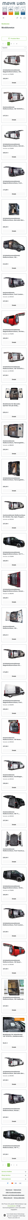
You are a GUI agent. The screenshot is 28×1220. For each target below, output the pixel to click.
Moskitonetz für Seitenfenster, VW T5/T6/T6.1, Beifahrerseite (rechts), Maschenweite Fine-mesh (13, 1035)
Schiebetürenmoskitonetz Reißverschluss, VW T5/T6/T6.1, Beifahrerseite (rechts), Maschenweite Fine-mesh (13, 367)
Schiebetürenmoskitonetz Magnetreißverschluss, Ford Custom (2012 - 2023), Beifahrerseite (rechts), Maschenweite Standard (12, 182)
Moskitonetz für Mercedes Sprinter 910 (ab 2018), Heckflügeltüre (11, 404)
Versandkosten (12, 1205)
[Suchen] (17, 17)
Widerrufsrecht (8, 1198)
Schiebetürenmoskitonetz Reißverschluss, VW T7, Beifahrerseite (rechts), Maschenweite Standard (11, 1146)
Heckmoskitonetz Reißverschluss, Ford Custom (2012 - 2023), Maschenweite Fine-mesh (13, 293)
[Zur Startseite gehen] (14, 8)
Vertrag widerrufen (19, 1198)
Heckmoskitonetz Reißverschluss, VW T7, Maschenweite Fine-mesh (11, 813)
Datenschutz (17, 1190)
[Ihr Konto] (21, 17)
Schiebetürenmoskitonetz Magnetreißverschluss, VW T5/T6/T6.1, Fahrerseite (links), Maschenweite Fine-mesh (13, 71)
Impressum (9, 1190)
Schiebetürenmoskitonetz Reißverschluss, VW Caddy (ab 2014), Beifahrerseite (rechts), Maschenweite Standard (13, 998)
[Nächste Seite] (13, 43)
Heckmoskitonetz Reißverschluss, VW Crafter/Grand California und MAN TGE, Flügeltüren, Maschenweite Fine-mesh (12, 627)
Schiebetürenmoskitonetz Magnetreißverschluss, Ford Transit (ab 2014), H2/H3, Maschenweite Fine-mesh (12, 701)
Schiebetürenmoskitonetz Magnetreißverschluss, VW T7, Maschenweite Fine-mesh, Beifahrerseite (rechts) (13, 553)
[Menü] (3, 17)
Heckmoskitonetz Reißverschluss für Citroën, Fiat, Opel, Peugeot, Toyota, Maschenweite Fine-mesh (14, 516)
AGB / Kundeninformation (13, 1192)
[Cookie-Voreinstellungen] (4, 1215)
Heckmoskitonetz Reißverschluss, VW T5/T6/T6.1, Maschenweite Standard (13, 108)
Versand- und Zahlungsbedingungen (13, 1195)
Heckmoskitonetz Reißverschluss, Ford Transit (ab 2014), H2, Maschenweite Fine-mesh (14, 850)
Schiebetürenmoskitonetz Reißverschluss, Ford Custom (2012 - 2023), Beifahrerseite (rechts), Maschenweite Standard (14, 924)
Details (14, 82)
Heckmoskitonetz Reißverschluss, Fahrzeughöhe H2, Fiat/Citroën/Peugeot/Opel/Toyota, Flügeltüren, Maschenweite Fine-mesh (14, 442)
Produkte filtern (15, 38)
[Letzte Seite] (16, 43)
